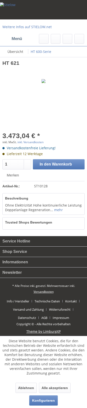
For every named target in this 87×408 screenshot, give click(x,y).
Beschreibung (16, 198)
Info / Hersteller (18, 301)
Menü (17, 38)
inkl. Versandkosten (30, 142)
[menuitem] (12, 39)
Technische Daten (47, 301)
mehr (58, 210)
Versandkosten (44, 292)
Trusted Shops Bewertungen (28, 222)
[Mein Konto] (67, 39)
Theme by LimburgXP (43, 331)
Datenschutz (27, 318)
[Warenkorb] (79, 39)
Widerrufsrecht (60, 309)
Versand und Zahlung (28, 309)
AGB (44, 318)
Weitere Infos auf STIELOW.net (27, 27)
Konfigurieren (43, 400)
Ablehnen (26, 388)
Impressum (61, 318)
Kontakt (71, 301)
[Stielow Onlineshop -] (43, 9)
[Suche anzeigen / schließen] (44, 39)
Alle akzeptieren (55, 388)
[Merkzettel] (55, 39)
